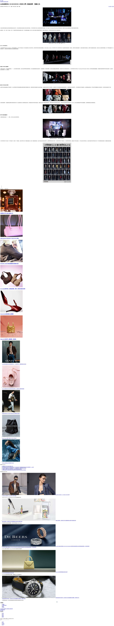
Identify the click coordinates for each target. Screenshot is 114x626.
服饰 (6, 1)
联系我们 (5, 608)
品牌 (7, 1)
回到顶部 (1, 609)
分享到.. (3, 623)
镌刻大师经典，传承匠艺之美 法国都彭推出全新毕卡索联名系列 (12, 521)
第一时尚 (1, 0)
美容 (4, 1)
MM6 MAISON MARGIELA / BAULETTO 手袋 (9, 238)
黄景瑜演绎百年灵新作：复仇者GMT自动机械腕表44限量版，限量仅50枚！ (14, 598)
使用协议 (8, 608)
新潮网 (3, 604)
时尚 (2, 1)
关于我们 (1, 608)
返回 (4, 609)
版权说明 (11, 608)
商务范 (3, 607)
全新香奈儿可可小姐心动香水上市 (6, 213)
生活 (1, 1)
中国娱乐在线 (4, 605)
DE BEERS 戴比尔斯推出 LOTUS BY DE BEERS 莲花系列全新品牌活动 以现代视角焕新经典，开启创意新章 (19, 547)
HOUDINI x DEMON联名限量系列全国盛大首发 (9, 263)
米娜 (3, 606)
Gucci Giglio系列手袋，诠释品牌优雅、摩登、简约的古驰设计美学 (12, 288)
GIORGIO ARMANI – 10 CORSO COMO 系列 (9, 495)
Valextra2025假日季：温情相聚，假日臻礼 (8, 339)
